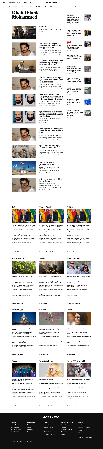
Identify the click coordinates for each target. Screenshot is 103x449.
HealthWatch (39, 7)
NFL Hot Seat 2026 (15, 429)
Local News (11, 2)
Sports (71, 7)
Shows (25, 2)
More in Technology (17, 354)
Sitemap (63, 434)
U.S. (3, 7)
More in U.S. (15, 252)
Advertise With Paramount (85, 427)
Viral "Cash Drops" (18, 7)
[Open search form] (100, 2)
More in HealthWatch (18, 303)
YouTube (29, 424)
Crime (65, 7)
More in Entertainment (73, 303)
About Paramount (82, 424)
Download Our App (66, 429)
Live (19, 2)
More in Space (16, 406)
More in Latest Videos (73, 406)
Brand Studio (64, 431)
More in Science (44, 354)
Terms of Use (47, 431)
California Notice (49, 427)
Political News (14, 424)
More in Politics (71, 252)
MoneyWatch (48, 7)
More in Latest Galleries (46, 406)
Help (79, 432)
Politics (32, 7)
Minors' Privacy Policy (50, 434)
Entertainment (58, 7)
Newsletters (64, 424)
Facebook (30, 427)
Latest (4, 2)
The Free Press (79, 7)
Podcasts (63, 427)
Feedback (80, 435)
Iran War (8, 7)
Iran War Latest (14, 427)
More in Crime (71, 354)
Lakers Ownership (15, 431)
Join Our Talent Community (82, 429)
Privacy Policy (48, 424)
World (26, 7)
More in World (43, 303)
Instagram (30, 429)
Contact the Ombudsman (85, 437)
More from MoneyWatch (46, 252)
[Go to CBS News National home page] (51, 2)
